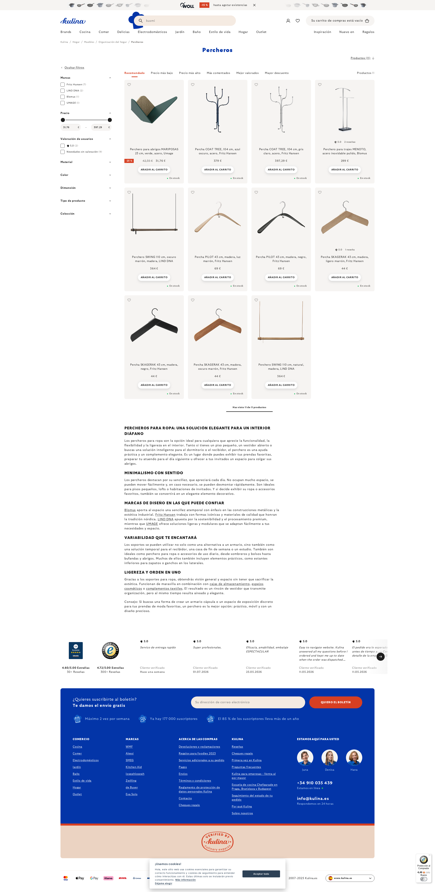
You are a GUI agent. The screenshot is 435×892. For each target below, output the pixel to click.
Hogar (77, 787)
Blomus (130, 510)
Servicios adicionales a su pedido (201, 760)
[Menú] (430, 856)
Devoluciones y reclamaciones (199, 746)
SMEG (130, 760)
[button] (249, 74)
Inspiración (322, 32)
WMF (129, 746)
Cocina (77, 746)
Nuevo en (346, 32)
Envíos (183, 774)
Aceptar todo (261, 873)
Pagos (183, 767)
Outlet (77, 794)
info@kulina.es (313, 799)
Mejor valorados (247, 73)
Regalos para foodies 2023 (197, 753)
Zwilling (131, 780)
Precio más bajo (162, 73)
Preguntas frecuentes (246, 767)
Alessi (130, 753)
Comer (77, 753)
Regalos (368, 32)
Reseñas (237, 746)
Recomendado (134, 73)
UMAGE (152, 524)
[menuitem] (65, 33)
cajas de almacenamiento (230, 584)
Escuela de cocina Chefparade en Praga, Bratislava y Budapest (254, 786)
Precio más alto (190, 73)
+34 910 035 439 (315, 783)
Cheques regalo (189, 805)
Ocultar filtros (74, 67)
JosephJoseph (135, 774)
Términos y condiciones (195, 780)
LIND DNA (165, 519)
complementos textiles (164, 588)
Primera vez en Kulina (247, 760)
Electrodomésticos (86, 760)
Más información (185, 879)
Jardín (77, 767)
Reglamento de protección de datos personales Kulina (199, 789)
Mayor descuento (277, 73)
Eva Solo (131, 794)
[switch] (423, 879)
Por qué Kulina (242, 806)
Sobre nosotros (242, 813)
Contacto (185, 798)
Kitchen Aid (134, 767)
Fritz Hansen (165, 514)
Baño (76, 774)
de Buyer (132, 787)
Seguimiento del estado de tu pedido (252, 797)
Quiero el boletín (336, 702)
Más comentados (218, 73)
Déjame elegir (163, 883)
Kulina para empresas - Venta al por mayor (254, 776)
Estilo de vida (82, 780)
